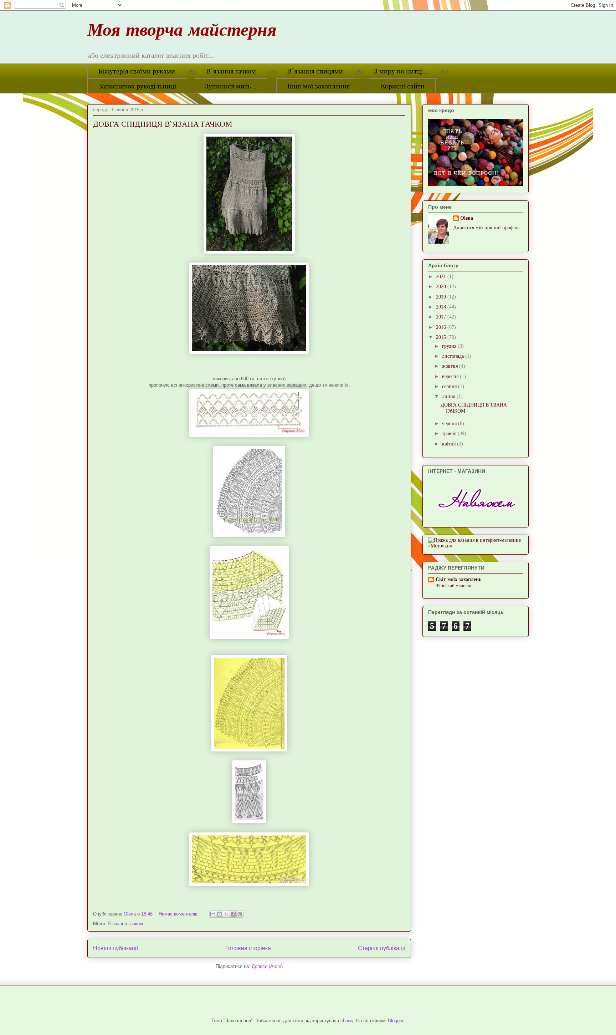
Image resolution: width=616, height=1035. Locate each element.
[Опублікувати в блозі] (219, 914)
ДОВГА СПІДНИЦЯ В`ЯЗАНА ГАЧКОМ (162, 123)
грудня (450, 346)
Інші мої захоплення (318, 86)
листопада (453, 356)
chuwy (346, 1020)
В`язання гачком (231, 71)
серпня (450, 386)
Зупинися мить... (230, 86)
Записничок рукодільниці (137, 86)
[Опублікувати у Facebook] (233, 914)
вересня (451, 376)
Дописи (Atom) (267, 966)
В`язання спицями (315, 71)
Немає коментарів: (179, 914)
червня (450, 423)
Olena (466, 218)
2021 (441, 276)
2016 (441, 327)
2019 (441, 297)
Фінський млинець (454, 585)
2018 (441, 307)
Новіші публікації (115, 948)
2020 (441, 286)
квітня (449, 444)
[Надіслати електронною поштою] (212, 914)
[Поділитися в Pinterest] (239, 914)
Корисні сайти (403, 86)
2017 (441, 317)
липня (449, 396)
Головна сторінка (248, 948)
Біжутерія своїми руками (136, 71)
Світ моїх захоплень (458, 579)
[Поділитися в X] (226, 914)
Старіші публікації (381, 948)
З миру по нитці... (401, 71)
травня (450, 433)
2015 (441, 337)
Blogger (395, 1020)
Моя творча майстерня (182, 32)
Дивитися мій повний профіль (486, 227)
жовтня (450, 366)
